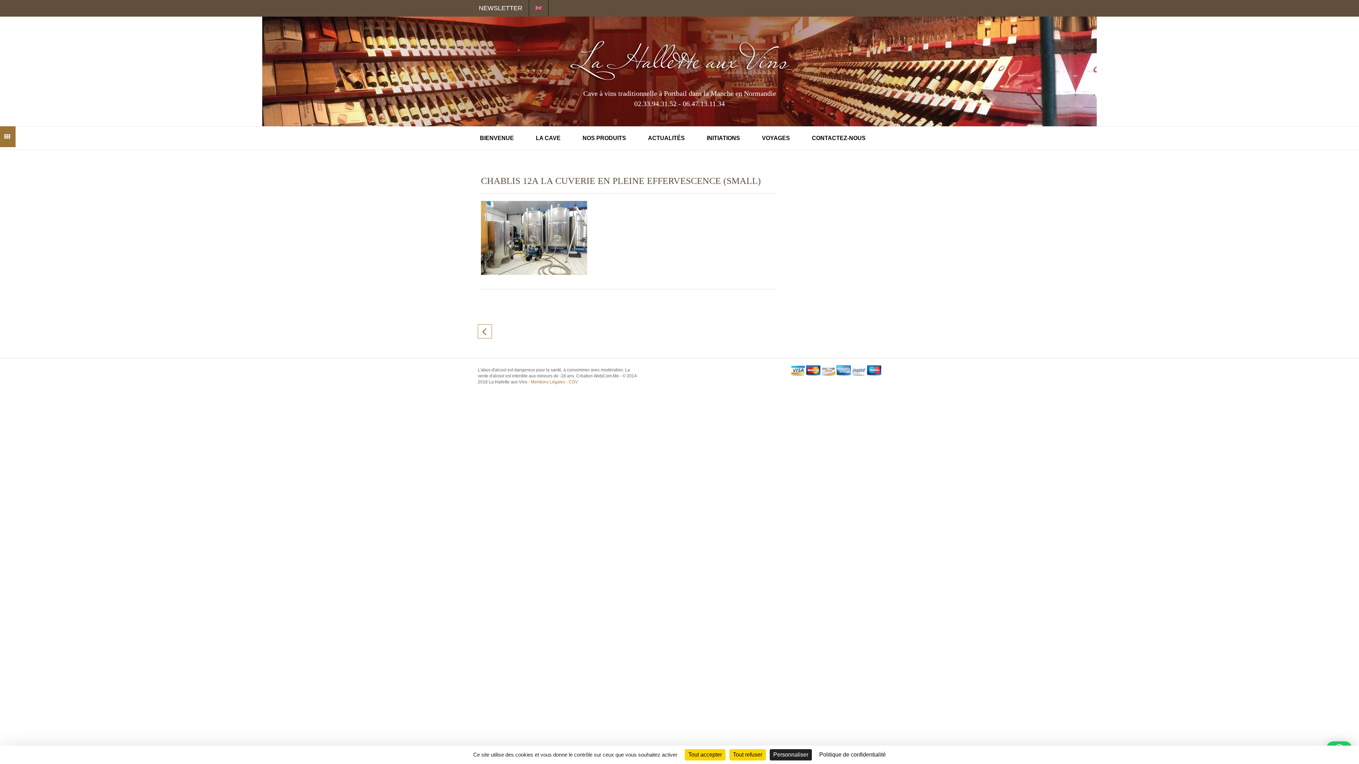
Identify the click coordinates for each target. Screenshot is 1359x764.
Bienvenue (497, 138)
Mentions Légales (548, 382)
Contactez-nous (839, 138)
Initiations (723, 138)
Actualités (666, 138)
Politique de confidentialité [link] (852, 755)
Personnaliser (790, 755)
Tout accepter (705, 755)
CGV (573, 382)
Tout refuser (747, 755)
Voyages (776, 138)
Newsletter (500, 8)
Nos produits (604, 138)
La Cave (548, 138)
